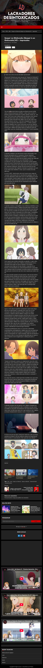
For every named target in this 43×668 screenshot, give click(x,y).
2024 (8, 481)
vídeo (10, 111)
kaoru (3, 660)
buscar (36, 521)
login (14, 497)
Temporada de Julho (33, 481)
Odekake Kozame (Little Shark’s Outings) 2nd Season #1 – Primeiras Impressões (15, 508)
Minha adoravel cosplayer (7, 652)
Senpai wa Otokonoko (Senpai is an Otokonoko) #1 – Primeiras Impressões (21, 477)
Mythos (3, 662)
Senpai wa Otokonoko (25, 481)
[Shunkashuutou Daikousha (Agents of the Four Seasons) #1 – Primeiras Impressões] (26, 509)
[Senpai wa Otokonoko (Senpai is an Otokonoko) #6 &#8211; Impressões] (9, 472)
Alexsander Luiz (8, 42)
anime (11, 481)
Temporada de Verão (8, 483)
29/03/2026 (33, 511)
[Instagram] (21, 536)
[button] (1, 27)
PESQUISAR (6, 518)
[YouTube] (24, 536)
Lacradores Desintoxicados (21, 15)
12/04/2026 (14, 511)
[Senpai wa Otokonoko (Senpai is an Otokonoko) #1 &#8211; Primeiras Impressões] (21, 472)
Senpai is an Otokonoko (17, 481)
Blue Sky (23, 526)
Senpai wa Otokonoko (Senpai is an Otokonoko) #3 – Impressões (33, 477)
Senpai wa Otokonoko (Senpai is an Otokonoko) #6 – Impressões (9, 477)
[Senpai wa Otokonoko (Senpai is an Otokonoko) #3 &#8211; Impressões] (33, 472)
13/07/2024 (15, 42)
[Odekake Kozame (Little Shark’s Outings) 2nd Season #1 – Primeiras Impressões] (6, 509)
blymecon (4, 657)
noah (3, 655)
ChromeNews (25, 666)
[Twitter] (19, 536)
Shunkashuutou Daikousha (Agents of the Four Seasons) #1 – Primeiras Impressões (36, 508)
